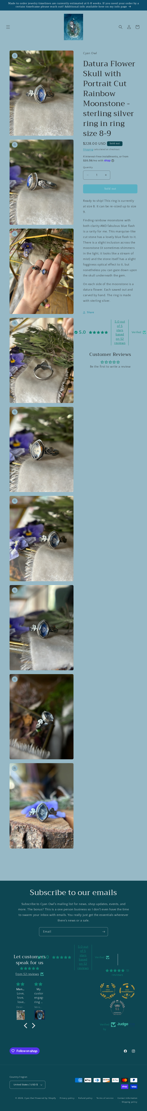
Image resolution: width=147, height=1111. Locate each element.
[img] (29, 968)
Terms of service (105, 1098)
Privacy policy (67, 1098)
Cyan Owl (29, 1098)
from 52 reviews (27, 974)
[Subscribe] (103, 931)
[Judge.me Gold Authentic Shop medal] (107, 991)
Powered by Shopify (45, 1098)
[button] (8, 27)
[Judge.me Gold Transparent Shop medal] (127, 991)
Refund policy (85, 1098)
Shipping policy (130, 1102)
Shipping (88, 149)
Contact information (127, 1098)
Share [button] (90, 312)
